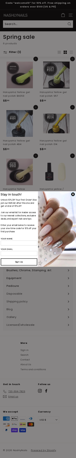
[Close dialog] (73, 194)
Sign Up (19, 262)
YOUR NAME (7, 239)
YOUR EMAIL (7, 249)
